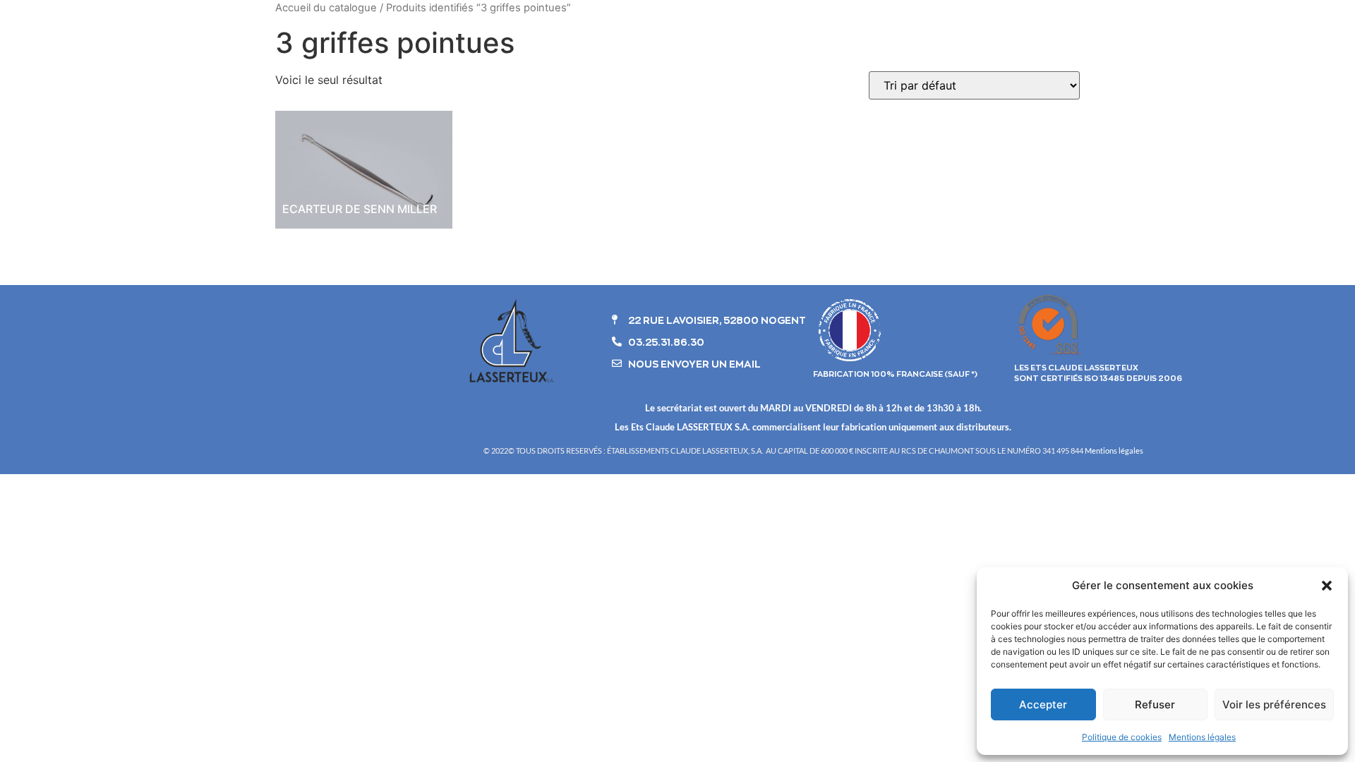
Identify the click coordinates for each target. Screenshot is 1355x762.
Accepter (1043, 704)
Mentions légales (1202, 737)
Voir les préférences (1274, 704)
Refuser (1155, 704)
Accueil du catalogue (326, 7)
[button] (1327, 586)
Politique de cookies (1122, 737)
